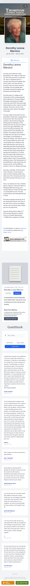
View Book (8, 293)
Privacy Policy (10, 578)
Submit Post (15, 346)
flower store (7, 232)
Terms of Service (19, 578)
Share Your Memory (10, 318)
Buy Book (17, 293)
